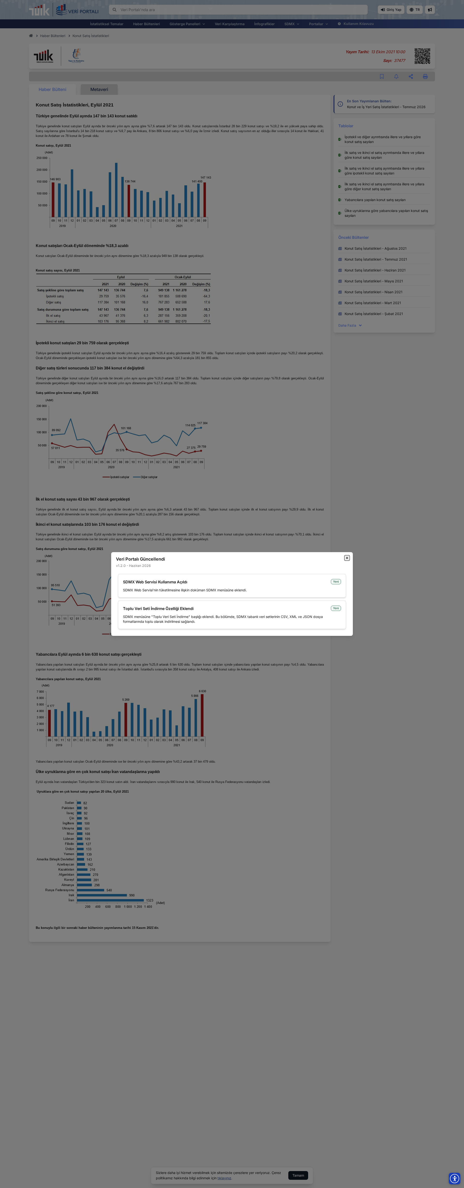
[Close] (347, 558)
